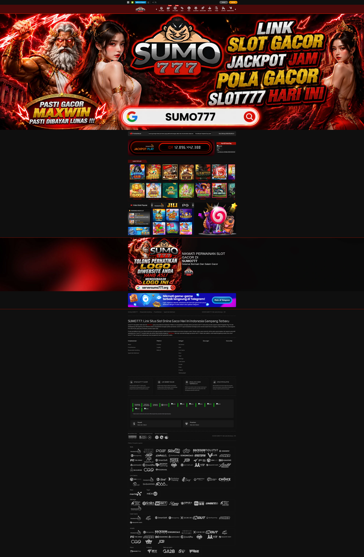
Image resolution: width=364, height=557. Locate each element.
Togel (188, 10)
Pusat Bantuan (158, 312)
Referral (159, 350)
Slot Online (171, 333)
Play (150, 149)
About (129, 344)
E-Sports (223, 10)
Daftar (233, 2)
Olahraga (195, 10)
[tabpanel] (182, 72)
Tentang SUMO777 (133, 312)
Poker (216, 10)
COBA (160, 213)
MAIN (138, 172)
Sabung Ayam (230, 10)
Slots (168, 10)
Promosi (159, 344)
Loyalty (159, 347)
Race (182, 10)
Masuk (223, 2)
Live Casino (175, 10)
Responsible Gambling (146, 312)
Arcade (210, 10)
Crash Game (203, 10)
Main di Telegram (141, 2)
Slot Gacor (150, 325)
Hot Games (161, 10)
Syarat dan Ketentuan (169, 312)
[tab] (159, 205)
